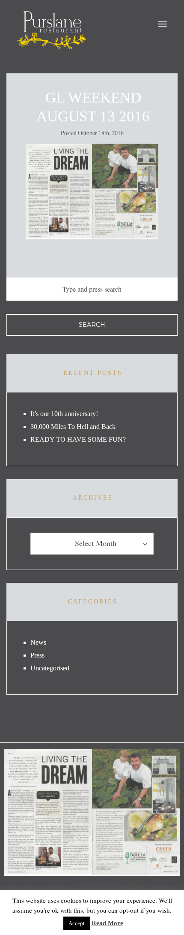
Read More (107, 923)
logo (51, 30)
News (38, 642)
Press (37, 655)
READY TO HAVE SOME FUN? (78, 439)
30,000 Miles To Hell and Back (73, 426)
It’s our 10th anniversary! (64, 413)
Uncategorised (49, 668)
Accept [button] (76, 923)
